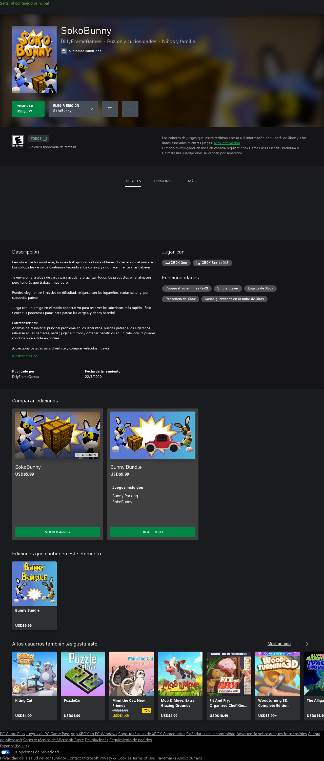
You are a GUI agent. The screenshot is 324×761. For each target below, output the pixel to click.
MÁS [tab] (191, 181)
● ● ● (130, 108)
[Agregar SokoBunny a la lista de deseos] (110, 109)
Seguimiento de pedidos (130, 739)
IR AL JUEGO (153, 532)
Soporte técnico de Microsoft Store (53, 739)
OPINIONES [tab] (163, 181)
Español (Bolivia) (14, 745)
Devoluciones (96, 739)
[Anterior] (297, 644)
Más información (227, 142)
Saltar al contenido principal (24, 3)
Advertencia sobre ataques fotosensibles (271, 733)
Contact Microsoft (82, 757)
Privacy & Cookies (115, 757)
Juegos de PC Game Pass (48, 733)
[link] (34, 595)
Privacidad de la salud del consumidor (33, 757)
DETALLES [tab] (133, 181)
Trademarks (166, 757)
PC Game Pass (12, 733)
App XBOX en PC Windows (94, 733)
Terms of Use (143, 757)
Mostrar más (22, 355)
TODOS (36, 139)
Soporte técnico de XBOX (140, 733)
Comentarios (174, 733)
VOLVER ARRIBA (58, 532)
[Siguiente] (307, 644)
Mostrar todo (279, 643)
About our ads (189, 757)
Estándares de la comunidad (210, 733)
